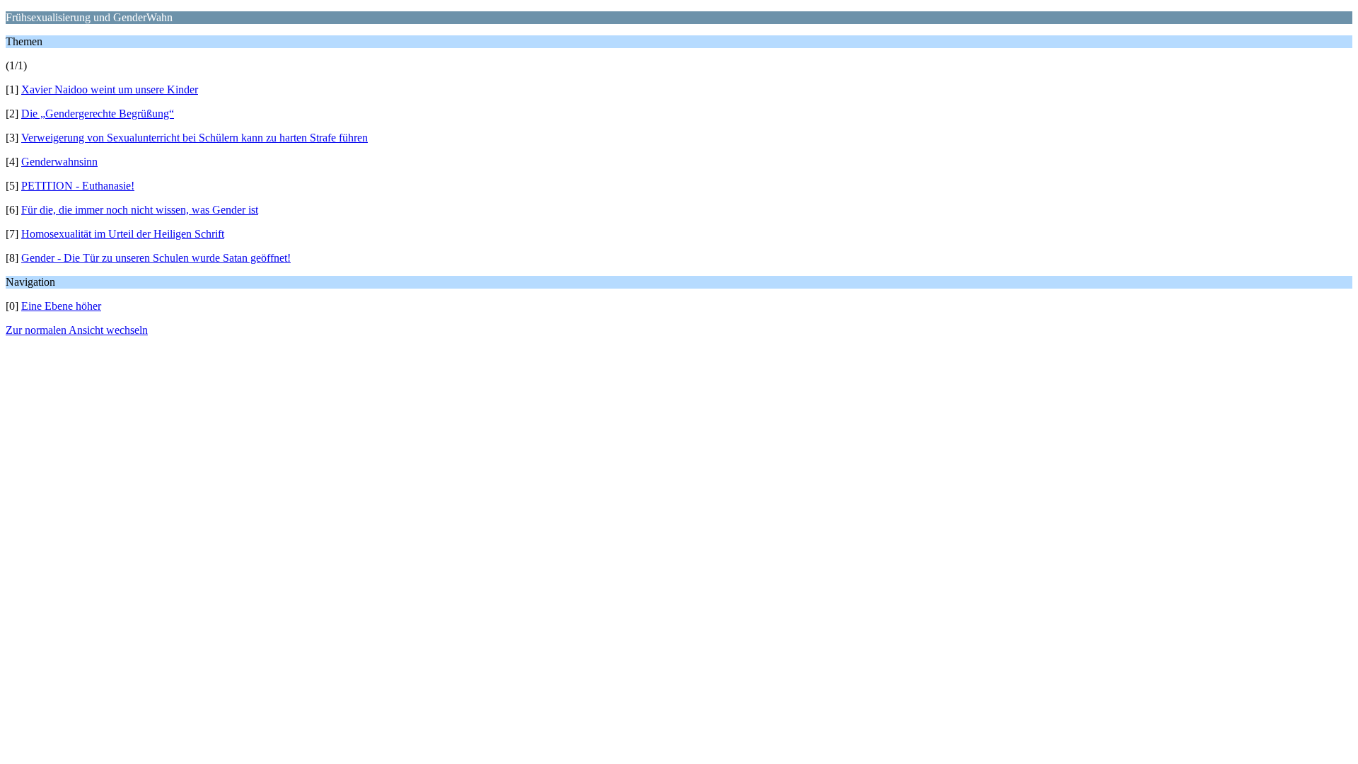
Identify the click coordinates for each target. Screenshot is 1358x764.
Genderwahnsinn (59, 162)
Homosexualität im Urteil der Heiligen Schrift (122, 234)
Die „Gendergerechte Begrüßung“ (97, 114)
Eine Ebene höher (61, 306)
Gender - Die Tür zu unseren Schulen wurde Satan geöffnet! (156, 258)
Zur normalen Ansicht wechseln (77, 330)
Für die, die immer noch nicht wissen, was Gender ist (139, 210)
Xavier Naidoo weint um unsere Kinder (109, 89)
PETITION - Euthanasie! (77, 186)
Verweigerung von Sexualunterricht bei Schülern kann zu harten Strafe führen (194, 138)
